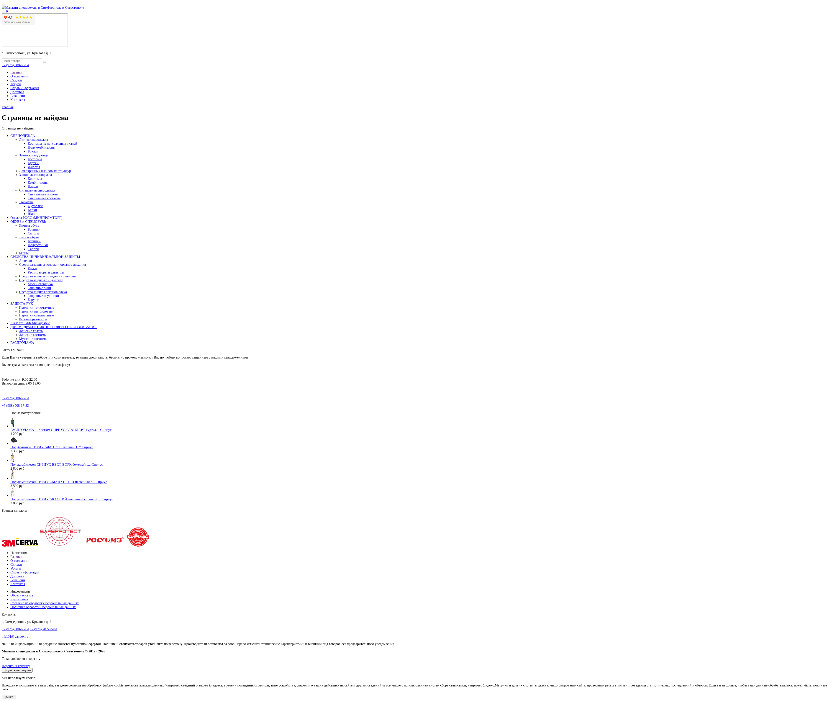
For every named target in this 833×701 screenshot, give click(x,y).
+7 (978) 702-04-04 (43, 629)
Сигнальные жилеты (43, 194)
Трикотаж (26, 202)
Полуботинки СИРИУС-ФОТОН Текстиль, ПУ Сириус (51, 447)
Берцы (24, 253)
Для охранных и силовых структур (45, 171)
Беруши (33, 299)
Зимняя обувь (29, 225)
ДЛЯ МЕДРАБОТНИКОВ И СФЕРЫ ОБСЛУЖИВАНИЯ (53, 327)
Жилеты (34, 167)
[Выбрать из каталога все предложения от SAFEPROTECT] (60, 545)
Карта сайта (19, 599)
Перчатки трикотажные (36, 307)
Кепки (32, 210)
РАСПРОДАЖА (22, 342)
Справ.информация (24, 88)
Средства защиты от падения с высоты (48, 276)
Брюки (33, 151)
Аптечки (25, 260)
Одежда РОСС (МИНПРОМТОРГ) (36, 217)
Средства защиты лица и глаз (40, 280)
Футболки (35, 206)
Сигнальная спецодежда (37, 190)
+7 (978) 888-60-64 (15, 65)
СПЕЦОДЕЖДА (22, 136)
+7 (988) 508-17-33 (15, 405)
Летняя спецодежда (33, 139)
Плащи (33, 186)
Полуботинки (38, 245)
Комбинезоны (38, 182)
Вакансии (17, 96)
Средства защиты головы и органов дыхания (52, 264)
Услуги (15, 84)
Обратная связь (21, 595)
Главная (16, 72)
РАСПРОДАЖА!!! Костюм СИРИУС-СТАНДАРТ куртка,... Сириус (61, 430)
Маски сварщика (40, 284)
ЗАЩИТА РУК (21, 303)
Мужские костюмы (33, 339)
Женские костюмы (32, 335)
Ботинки (34, 229)
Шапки (33, 214)
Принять (8, 697)
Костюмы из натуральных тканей (52, 143)
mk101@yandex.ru (15, 636)
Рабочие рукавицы (33, 319)
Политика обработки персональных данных (43, 607)
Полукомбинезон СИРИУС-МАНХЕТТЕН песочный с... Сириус (58, 482)
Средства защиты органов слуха (43, 292)
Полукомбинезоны (42, 147)
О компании (19, 76)
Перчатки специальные (36, 315)
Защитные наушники (43, 296)
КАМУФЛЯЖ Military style (30, 323)
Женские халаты (31, 331)
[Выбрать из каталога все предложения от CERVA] (27, 545)
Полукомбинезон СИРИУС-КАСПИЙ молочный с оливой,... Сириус (61, 499)
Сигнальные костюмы (44, 198)
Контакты (17, 100)
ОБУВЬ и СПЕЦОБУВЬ (28, 221)
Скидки (16, 80)
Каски (32, 268)
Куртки (33, 163)
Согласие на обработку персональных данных (44, 603)
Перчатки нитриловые (35, 311)
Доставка (17, 92)
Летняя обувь (29, 237)
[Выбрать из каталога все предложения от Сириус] (138, 545)
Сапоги (33, 233)
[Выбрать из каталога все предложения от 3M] (8, 545)
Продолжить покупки (17, 670)
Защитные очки (39, 288)
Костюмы (35, 159)
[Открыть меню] (3, 4)
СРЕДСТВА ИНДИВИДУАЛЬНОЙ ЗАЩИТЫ (45, 257)
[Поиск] (3, 12)
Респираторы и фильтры (46, 272)
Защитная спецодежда (35, 175)
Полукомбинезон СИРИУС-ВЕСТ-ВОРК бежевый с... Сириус (56, 464)
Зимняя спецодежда (33, 155)
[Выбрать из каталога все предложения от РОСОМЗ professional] (104, 545)
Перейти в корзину (16, 666)
